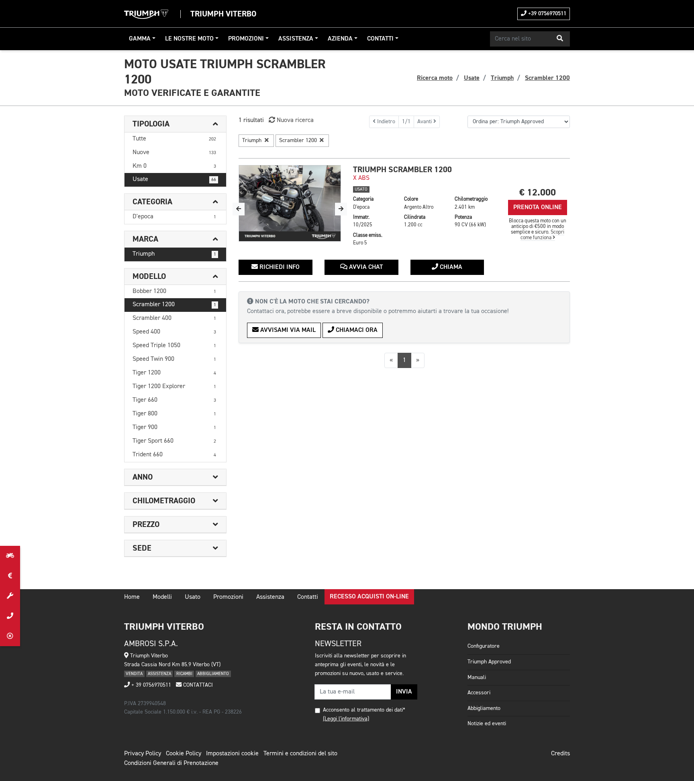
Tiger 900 (174, 427)
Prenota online (537, 207)
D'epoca (174, 217)
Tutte (174, 139)
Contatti (380, 39)
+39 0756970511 (546, 13)
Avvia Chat (365, 267)
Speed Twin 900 (174, 359)
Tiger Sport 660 (174, 441)
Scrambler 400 (174, 318)
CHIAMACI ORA (356, 330)
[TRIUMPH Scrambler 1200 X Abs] (290, 203)
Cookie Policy (183, 753)
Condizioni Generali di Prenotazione (171, 763)
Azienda (340, 39)
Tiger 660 (174, 400)
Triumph (174, 254)
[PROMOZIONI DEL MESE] (10, 576)
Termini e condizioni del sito (300, 753)
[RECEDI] (10, 636)
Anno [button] (143, 477)
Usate (174, 179)
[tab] (175, 124)
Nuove (174, 152)
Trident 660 (174, 455)
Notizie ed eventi (486, 723)
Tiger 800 (174, 414)
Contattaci (197, 685)
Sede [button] (142, 548)
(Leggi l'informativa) (346, 719)
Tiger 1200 (174, 373)
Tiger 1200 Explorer (174, 386)
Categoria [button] (152, 202)
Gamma (140, 39)
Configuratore (483, 646)
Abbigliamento (483, 708)
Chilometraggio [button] (164, 501)
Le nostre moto (189, 39)
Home (132, 597)
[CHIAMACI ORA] (10, 616)
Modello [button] (149, 276)
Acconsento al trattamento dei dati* (364, 710)
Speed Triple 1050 (174, 345)
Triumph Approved (489, 662)
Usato (192, 597)
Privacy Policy (142, 753)
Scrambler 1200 (174, 304)
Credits (560, 753)
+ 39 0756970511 (150, 685)
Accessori (478, 693)
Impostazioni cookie (232, 753)
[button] (560, 39)
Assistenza (295, 39)
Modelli (162, 597)
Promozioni (246, 39)
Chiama (450, 267)
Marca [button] (145, 239)
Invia (404, 692)
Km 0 (174, 166)
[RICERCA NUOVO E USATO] (10, 556)
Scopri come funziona (542, 235)
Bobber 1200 (174, 291)
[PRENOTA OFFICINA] (10, 596)
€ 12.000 (537, 192)
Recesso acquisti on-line (369, 597)
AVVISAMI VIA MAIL (287, 330)
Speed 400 (174, 332)
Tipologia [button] (151, 124)
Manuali (476, 677)
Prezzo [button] (146, 524)
